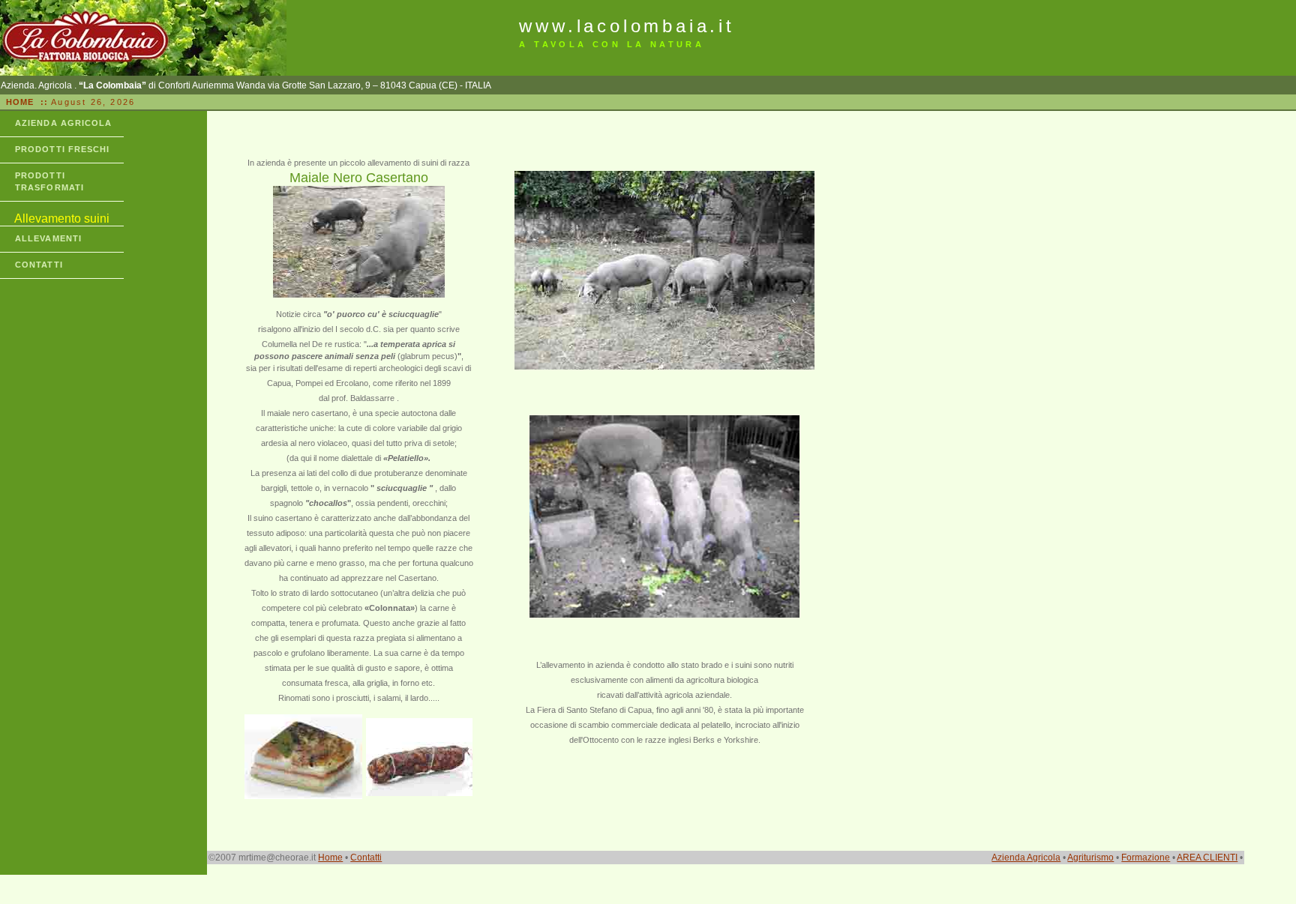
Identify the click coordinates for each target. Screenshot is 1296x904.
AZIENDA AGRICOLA (63, 122)
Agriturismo (1090, 857)
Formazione (1145, 857)
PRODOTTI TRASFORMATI (49, 181)
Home (330, 857)
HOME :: (25, 101)
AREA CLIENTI (1207, 857)
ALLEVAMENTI (48, 238)
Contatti (366, 857)
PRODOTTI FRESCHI (62, 149)
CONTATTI (39, 264)
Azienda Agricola (1026, 857)
